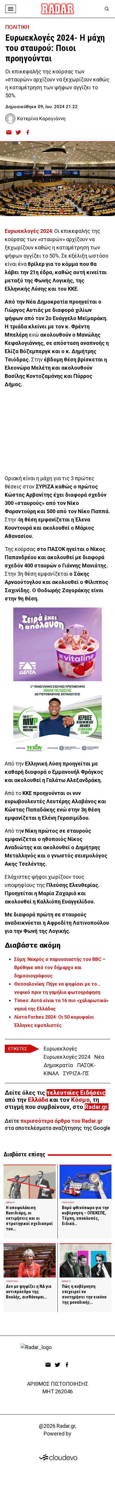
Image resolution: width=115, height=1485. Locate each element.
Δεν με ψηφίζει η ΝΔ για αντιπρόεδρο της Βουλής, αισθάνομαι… (28, 1292)
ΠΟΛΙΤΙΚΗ (17, 27)
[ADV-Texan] (57, 718)
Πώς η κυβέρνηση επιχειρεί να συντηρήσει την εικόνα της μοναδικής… (84, 1294)
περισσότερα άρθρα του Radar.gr (61, 1121)
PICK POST (68, 1202)
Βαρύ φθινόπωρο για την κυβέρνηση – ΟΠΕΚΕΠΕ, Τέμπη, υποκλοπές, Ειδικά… (85, 1215)
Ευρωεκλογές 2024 (67, 1057)
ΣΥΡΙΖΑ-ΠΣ (76, 1073)
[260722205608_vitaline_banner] (57, 644)
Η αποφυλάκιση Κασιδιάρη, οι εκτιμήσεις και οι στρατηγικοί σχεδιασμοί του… (29, 1218)
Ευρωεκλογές (60, 1049)
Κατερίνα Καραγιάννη (41, 118)
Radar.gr (96, 1106)
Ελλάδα (38, 1099)
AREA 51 (10, 1202)
